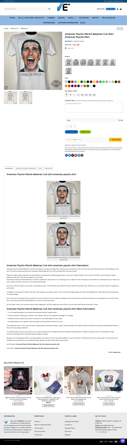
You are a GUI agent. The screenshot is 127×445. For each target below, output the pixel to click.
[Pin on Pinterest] (75, 155)
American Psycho (72, 148)
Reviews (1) (48, 168)
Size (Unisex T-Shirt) (71, 91)
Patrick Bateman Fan (106, 149)
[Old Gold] (66, 86)
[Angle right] (121, 28)
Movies (61, 18)
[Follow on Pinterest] (103, 432)
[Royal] (78, 86)
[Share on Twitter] (69, 155)
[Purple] (72, 86)
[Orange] (69, 86)
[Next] (58, 61)
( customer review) (78, 41)
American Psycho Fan (83, 148)
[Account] (118, 9)
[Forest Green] (88, 81)
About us (37, 421)
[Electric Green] (84, 81)
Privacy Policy (38, 428)
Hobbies (51, 18)
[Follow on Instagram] (99, 432)
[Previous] (7, 61)
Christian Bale (90, 149)
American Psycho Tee (107, 148)
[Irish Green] (100, 81)
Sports (95, 18)
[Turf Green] (88, 86)
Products (14, 28)
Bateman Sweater (72, 149)
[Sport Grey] (81, 86)
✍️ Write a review (115, 139)
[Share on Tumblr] (82, 155)
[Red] (75, 86)
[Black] (69, 81)
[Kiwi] (103, 81)
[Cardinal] (72, 81)
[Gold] (94, 81)
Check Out (85, 132)
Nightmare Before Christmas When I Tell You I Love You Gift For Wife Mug (18, 398)
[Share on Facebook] (66, 155)
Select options (18, 403)
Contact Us (68, 425)
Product (67, 56)
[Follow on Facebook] (96, 432)
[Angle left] (118, 28)
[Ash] (66, 81)
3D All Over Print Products (31, 18)
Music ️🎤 (72, 18)
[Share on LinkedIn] (78, 155)
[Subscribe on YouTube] (106, 432)
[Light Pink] (109, 81)
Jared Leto (97, 149)
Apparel (73, 145)
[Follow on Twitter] (101, 432)
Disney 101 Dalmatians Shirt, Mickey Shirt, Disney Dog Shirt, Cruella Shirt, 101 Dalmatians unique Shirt (48, 399)
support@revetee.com (9, 1)
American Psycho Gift (95, 148)
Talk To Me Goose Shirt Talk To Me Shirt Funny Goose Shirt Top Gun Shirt (109, 398)
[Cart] (121, 9)
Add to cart (71, 132)
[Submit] (49, 9)
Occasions (84, 18)
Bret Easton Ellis (82, 149)
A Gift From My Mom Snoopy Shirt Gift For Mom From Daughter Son (78, 398)
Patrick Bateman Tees (73, 151)
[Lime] (113, 81)
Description (9, 168)
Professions (49, 23)
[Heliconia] (97, 81)
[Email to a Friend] (72, 155)
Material (67, 435)
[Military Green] (119, 81)
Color (66, 78)
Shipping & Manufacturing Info (26, 168)
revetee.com (116, 352)
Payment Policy (70, 428)
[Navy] (94, 86)
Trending (24, 28)
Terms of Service (39, 431)
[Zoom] (6, 87)
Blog (82, 23)
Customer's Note (70, 100)
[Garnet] (91, 81)
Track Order (38, 435)
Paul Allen (81, 151)
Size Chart (70, 48)
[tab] (9, 168)
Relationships (108, 18)
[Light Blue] (106, 81)
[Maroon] (116, 81)
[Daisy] (78, 81)
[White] (91, 86)
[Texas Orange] (84, 86)
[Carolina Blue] (75, 81)
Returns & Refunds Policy (42, 425)
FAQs (40, 168)
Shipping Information (68, 23)
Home (12, 18)
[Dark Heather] (81, 81)
